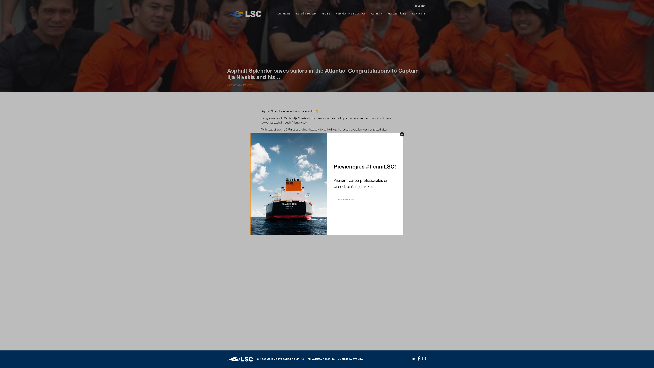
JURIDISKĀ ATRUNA (350, 359)
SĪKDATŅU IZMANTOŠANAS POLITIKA (280, 359)
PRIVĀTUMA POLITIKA (321, 359)
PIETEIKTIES (346, 200)
